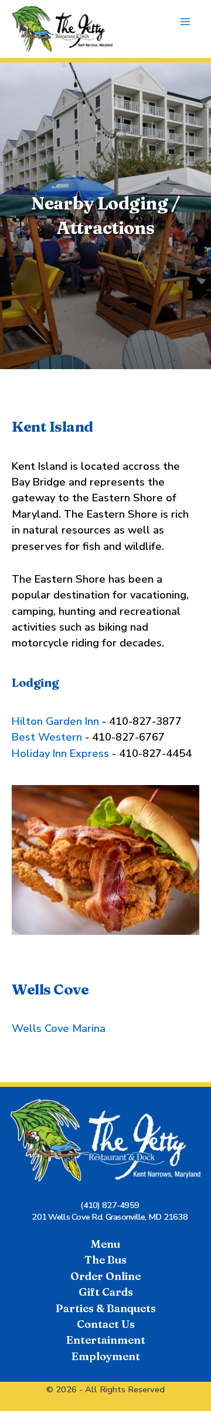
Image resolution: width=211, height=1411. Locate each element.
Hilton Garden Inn (55, 721)
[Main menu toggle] (185, 22)
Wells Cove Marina (59, 1028)
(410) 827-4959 (109, 1205)
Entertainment (105, 1340)
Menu (105, 1244)
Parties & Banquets (106, 1308)
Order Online (105, 1276)
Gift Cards (106, 1292)
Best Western (48, 737)
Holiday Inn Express (62, 753)
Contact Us (106, 1324)
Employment (106, 1356)
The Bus (105, 1260)
